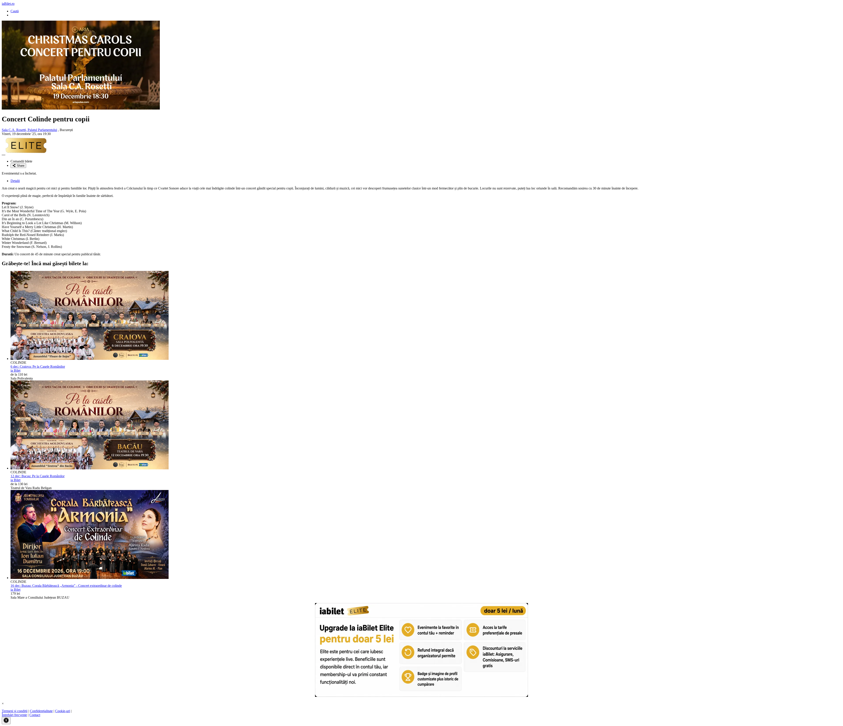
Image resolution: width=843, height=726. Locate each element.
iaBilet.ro (8, 3)
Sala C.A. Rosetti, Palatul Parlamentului (29, 130)
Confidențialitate (41, 711)
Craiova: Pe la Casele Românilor (38, 366)
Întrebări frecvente (14, 715)
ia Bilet (15, 370)
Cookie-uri (62, 711)
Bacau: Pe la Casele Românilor (38, 476)
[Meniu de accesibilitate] (6, 720)
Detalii (15, 181)
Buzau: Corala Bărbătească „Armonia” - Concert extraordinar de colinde (66, 585)
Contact (34, 715)
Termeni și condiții (14, 711)
